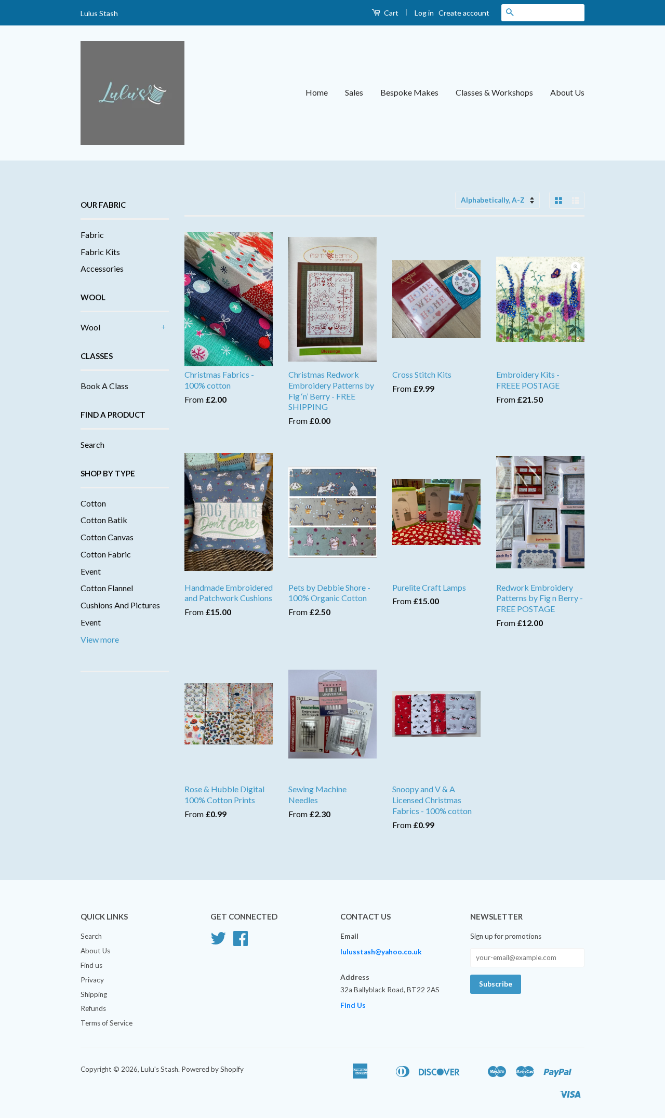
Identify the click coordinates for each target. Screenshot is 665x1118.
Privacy (92, 980)
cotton (93, 503)
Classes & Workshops (494, 92)
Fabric (92, 234)
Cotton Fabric (106, 554)
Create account (463, 12)
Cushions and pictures (120, 605)
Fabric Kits (100, 252)
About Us (567, 92)
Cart (390, 12)
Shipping (94, 994)
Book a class (104, 386)
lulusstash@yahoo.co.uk (381, 952)
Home (316, 92)
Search (92, 444)
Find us (91, 965)
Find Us (353, 1005)
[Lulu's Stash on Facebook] (240, 942)
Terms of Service (106, 1023)
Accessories (102, 268)
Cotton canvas (107, 537)
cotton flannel (107, 588)
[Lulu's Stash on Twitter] (218, 942)
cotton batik (104, 520)
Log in (424, 12)
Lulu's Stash (159, 1069)
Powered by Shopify (212, 1069)
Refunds (93, 1008)
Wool (90, 327)
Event (91, 571)
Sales (354, 92)
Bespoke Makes (409, 92)
